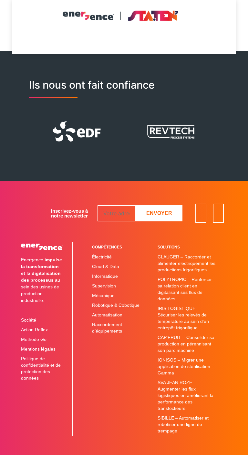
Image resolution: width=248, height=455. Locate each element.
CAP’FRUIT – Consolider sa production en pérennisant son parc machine (186, 344)
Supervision (104, 285)
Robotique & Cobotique (116, 305)
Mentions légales (38, 349)
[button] (122, 40)
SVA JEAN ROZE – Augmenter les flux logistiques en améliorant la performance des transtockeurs (185, 395)
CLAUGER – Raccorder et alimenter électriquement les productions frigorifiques (186, 263)
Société (28, 320)
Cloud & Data (105, 266)
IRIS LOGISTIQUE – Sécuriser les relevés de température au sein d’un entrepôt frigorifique (183, 318)
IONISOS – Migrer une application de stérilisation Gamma (184, 366)
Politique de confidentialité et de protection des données (41, 368)
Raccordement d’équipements (107, 328)
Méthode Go (33, 339)
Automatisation (107, 314)
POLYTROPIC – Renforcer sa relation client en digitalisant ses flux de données (185, 289)
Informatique (105, 276)
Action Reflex (34, 329)
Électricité (102, 256)
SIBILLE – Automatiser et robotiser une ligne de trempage (183, 424)
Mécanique (103, 295)
